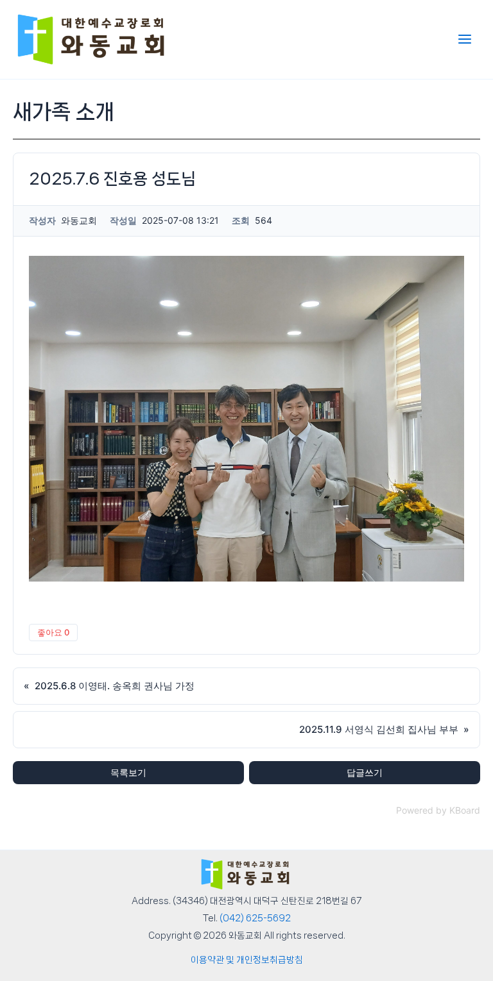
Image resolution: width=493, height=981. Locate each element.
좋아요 (53, 632)
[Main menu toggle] (464, 39)
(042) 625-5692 (255, 918)
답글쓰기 (365, 772)
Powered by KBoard (438, 810)
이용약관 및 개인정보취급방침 (247, 959)
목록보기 (128, 772)
